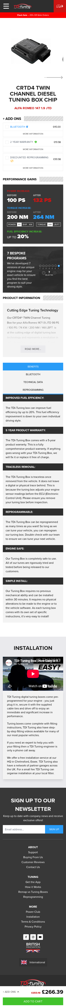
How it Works (33, 887)
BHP (25, 224)
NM (50, 224)
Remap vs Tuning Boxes (33, 892)
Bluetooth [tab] (33, 374)
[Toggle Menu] (6, 6)
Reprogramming (33, 897)
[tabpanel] (33, 508)
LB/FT (56, 224)
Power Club (33, 912)
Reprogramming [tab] (33, 390)
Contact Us (33, 867)
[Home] (23, 6)
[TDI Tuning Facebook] (26, 937)
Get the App (33, 882)
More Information (33, 133)
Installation (33, 917)
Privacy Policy (33, 926)
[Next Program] (54, 272)
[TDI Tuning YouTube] (40, 937)
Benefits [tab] (33, 366)
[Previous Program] (43, 272)
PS (19, 224)
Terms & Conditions (33, 921)
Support (33, 852)
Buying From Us (33, 857)
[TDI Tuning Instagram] (33, 937)
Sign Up (54, 829)
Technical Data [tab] (33, 382)
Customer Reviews (33, 862)
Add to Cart (33, 1001)
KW (30, 224)
